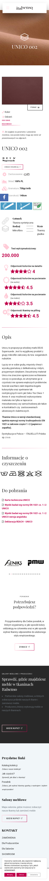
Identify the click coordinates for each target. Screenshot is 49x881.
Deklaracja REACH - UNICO (18, 521)
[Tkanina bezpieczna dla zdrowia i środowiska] (37, 206)
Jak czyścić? (8, 773)
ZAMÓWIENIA (9, 837)
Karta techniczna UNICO (17, 500)
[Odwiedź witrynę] (13, 564)
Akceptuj (10, 875)
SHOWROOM (8, 854)
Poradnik (6, 782)
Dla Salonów (8, 848)
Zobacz (23, 647)
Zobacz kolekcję (11, 167)
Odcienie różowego (7, 122)
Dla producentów (10, 843)
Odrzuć (21, 875)
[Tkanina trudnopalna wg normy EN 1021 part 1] (8, 206)
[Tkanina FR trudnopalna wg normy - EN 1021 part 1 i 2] (24, 206)
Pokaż (34, 107)
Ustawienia (34, 875)
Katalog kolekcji (9, 765)
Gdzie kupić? (13, 728)
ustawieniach (9, 870)
